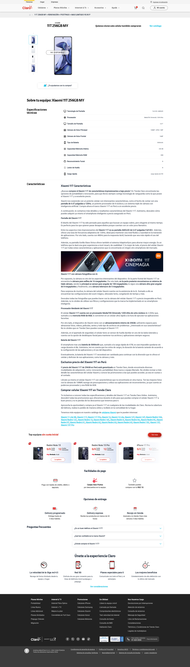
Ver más (155, 435)
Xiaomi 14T (140, 417)
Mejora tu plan (57, 611)
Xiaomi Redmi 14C (101, 420)
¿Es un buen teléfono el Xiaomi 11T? (88, 528)
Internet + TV (56, 607)
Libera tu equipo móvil (108, 603)
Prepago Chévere (37, 619)
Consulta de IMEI (106, 623)
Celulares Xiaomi (83, 611)
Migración (35, 623)
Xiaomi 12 (106, 417)
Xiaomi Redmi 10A (153, 417)
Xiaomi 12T (129, 417)
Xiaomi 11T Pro (94, 417)
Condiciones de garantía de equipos (83, 649)
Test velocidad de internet (109, 615)
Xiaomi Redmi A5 (124, 422)
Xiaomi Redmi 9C (148, 420)
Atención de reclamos (136, 607)
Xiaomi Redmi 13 (85, 420)
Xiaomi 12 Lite (117, 417)
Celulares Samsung (84, 607)
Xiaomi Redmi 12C (69, 420)
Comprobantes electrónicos (110, 611)
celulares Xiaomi (109, 412)
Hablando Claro (106, 627)
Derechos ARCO (122, 649)
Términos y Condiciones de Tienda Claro (143, 627)
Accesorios (99, 8)
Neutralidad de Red (108, 653)
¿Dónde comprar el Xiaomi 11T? (86, 544)
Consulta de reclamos (136, 611)
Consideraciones (134, 623)
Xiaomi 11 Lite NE (68, 417)
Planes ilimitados (37, 615)
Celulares (42, 8)
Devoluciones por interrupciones (140, 603)
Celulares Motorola (84, 619)
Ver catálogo (155, 26)
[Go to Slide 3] (33, 58)
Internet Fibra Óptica (59, 603)
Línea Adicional (37, 611)
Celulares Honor (83, 615)
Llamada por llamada (108, 607)
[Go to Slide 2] (33, 49)
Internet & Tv (80, 8)
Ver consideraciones (99, 586)
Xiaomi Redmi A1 (77, 422)
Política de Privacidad (106, 649)
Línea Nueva (36, 607)
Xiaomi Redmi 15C (141, 422)
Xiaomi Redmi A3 (109, 422)
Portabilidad (35, 603)
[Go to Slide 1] (33, 39)
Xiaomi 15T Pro (67, 425)
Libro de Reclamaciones (137, 619)
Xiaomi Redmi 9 (117, 420)
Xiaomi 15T (155, 422)
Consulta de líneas (107, 619)
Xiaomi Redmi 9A (132, 420)
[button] (160, 2)
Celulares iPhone (83, 603)
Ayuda (114, 8)
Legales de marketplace (137, 631)
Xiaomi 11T (82, 417)
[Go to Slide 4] (33, 68)
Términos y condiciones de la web (143, 649)
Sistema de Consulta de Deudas (129, 653)
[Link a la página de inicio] (30, 15)
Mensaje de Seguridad (136, 615)
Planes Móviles (60, 8)
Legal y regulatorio (150, 653)
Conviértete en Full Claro (60, 615)
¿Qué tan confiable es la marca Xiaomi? (89, 536)
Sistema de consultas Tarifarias (87, 653)
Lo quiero (58, 459)
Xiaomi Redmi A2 (93, 422)
